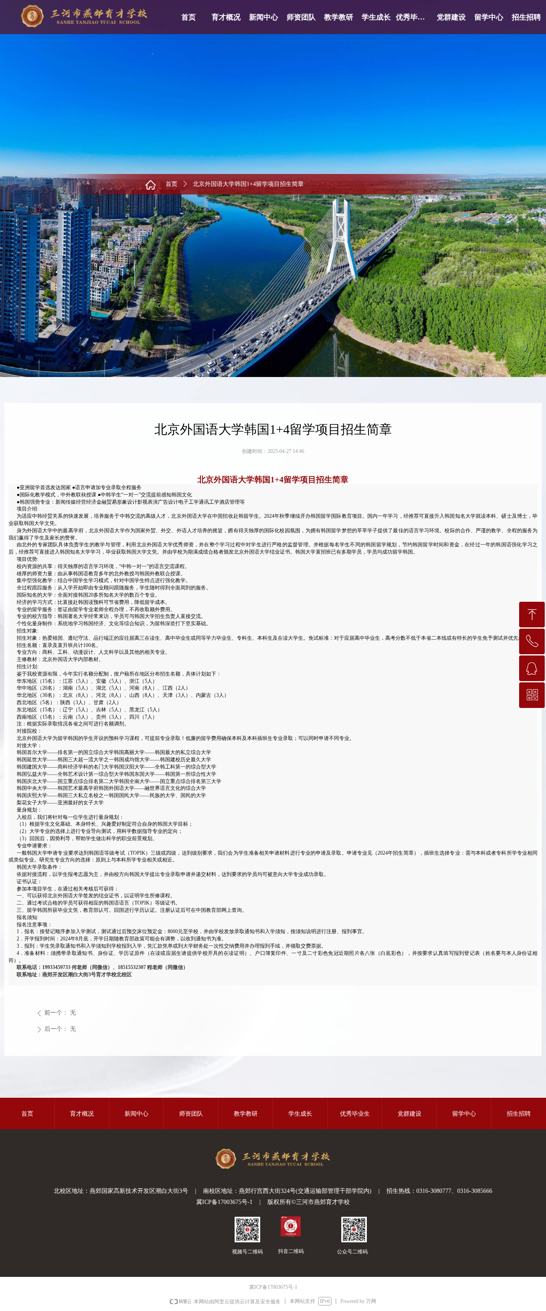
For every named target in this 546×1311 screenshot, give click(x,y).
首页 (171, 184)
